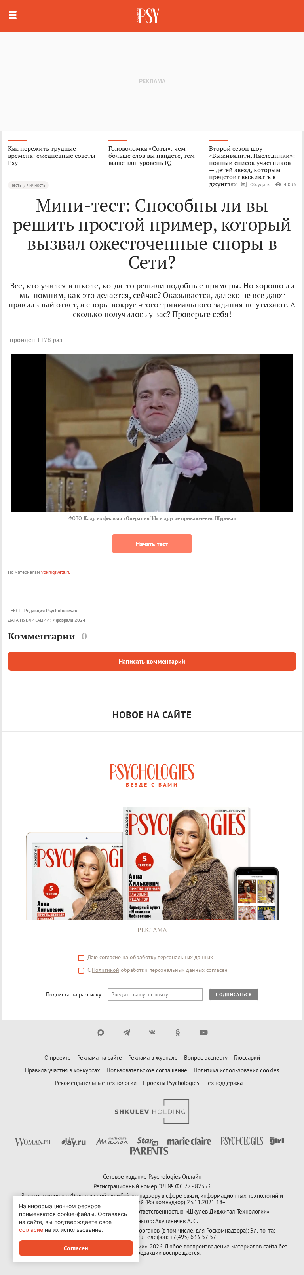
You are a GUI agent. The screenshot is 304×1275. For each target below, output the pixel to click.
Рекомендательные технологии (96, 1083)
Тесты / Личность (28, 185)
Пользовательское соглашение (146, 1070)
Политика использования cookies (236, 1070)
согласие (110, 957)
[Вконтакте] (152, 1032)
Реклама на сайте (99, 1057)
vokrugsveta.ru (55, 572)
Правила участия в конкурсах (62, 1070)
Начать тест (152, 544)
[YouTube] (204, 1032)
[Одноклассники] (178, 1032)
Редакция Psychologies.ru (50, 610)
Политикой (105, 969)
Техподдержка (224, 1083)
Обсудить (260, 184)
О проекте (57, 1057)
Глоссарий (247, 1057)
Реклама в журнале (153, 1057)
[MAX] (101, 1032)
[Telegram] (126, 1032)
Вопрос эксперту (206, 1057)
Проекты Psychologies (171, 1083)
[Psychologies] (149, 16)
